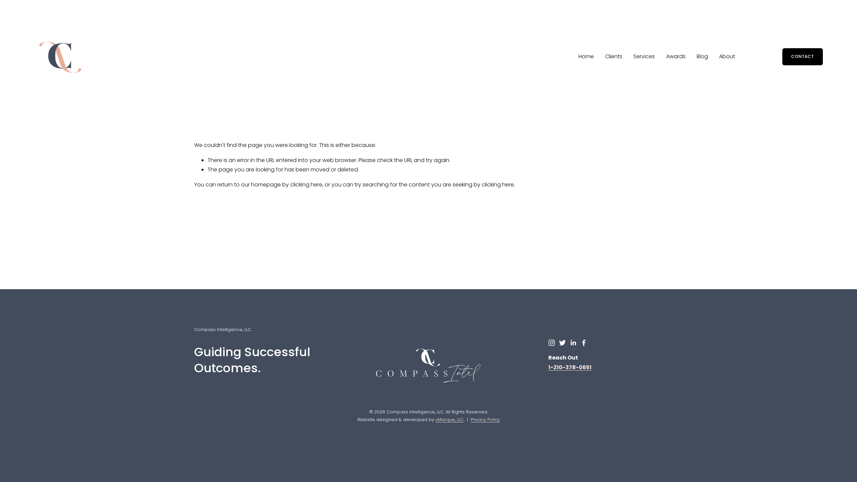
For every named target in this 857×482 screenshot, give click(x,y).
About (727, 56)
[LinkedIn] (573, 342)
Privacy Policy (485, 419)
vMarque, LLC (450, 419)
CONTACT (802, 56)
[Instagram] (551, 342)
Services (644, 56)
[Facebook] (583, 342)
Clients (613, 56)
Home (586, 56)
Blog (702, 56)
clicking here (306, 184)
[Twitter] (562, 342)
